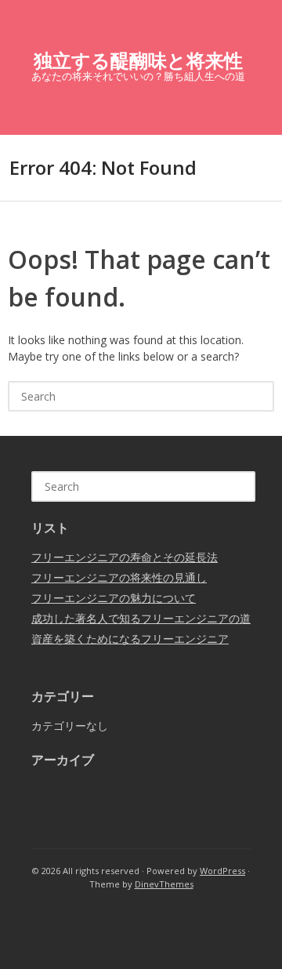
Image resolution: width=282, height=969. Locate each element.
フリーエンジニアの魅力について (113, 597)
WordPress (222, 870)
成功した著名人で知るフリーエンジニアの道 (141, 618)
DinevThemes (164, 884)
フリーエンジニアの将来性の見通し (119, 577)
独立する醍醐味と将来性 (138, 60)
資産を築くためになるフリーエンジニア (130, 638)
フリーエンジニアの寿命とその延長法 (124, 557)
